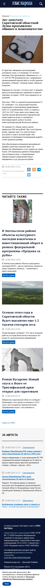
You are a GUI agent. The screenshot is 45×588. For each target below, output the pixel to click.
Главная (5, 16)
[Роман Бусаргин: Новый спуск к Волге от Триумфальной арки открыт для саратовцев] (22, 360)
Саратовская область (20, 16)
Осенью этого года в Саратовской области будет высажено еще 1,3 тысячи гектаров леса (20, 318)
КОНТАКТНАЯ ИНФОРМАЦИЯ (17, 557)
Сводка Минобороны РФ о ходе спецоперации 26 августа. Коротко (18, 477)
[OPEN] (5, 4)
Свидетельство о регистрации (17, 532)
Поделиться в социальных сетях (13, 172)
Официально (27, 500)
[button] (28, 169)
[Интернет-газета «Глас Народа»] (22, 4)
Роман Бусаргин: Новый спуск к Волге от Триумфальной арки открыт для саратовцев (20, 385)
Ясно (7, 584)
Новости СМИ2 (8, 422)
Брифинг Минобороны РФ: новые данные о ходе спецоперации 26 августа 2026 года (22, 452)
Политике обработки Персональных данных (18, 578)
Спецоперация (28, 447)
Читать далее (8, 275)
